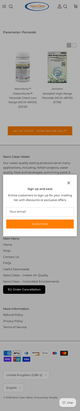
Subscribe (40, 224)
